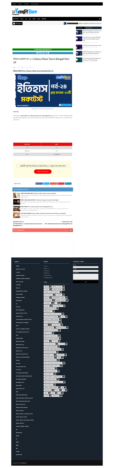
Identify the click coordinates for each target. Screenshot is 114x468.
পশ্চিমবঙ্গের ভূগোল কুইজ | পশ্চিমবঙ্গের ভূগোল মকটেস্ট (92, 45)
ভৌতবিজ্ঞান (17, 442)
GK (26, 18)
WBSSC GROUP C (20, 410)
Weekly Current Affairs (22, 426)
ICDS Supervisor (20, 310)
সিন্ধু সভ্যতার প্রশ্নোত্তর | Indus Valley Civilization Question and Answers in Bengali (43, 213)
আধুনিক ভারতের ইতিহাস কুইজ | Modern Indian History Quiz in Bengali (38, 193)
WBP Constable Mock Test (23, 401)
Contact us (47, 270)
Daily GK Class (19, 281)
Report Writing (20, 341)
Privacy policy (34, 4)
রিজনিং (17, 448)
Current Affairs (20, 275)
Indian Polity (19, 316)
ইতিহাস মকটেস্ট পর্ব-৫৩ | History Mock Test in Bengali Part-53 (37, 206)
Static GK (18, 369)
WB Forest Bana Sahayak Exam (24, 376)
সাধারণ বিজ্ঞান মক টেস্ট (19, 454)
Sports (18, 360)
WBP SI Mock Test (20, 404)
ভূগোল (39, 18)
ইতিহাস (34, 18)
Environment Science (21, 291)
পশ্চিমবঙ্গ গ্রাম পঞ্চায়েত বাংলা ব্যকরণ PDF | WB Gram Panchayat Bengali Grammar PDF (92, 39)
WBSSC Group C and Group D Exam (25, 420)
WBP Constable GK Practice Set (24, 398)
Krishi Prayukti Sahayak (22, 322)
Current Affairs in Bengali (23, 278)
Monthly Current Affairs (23, 328)
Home (14, 4)
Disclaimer (46, 273)
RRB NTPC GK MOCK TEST (22, 354)
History (33, 67)
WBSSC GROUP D (20, 423)
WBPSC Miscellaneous (63, 23)
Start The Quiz (42, 171)
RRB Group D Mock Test (22, 347)
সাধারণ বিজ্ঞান (17, 451)
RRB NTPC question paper (22, 357)
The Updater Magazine (22, 372)
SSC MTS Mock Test (21, 366)
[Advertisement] (42, 37)
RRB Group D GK (20, 344)
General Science (20, 297)
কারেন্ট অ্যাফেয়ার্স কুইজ (19, 432)
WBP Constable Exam (21, 394)
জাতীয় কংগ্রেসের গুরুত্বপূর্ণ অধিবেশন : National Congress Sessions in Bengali (39, 200)
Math (17, 325)
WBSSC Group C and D (21, 416)
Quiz (21, 18)
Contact (26, 4)
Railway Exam (19, 338)
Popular (89, 27)
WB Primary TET (20, 382)
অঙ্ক (16, 429)
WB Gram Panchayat (21, 379)
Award (17, 266)
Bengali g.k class (20, 269)
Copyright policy (48, 277)
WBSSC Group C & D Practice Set (24, 413)
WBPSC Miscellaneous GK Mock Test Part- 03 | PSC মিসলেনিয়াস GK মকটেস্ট (86, 23)
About (20, 4)
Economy (18, 284)
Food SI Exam (19, 294)
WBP (17, 391)
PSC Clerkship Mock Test (22, 332)
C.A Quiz (18, 272)
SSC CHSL (18, 363)
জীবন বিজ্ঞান (17, 435)
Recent (80, 27)
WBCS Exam (19, 385)
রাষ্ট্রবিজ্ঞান (17, 445)
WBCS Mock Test (20, 388)
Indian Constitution (21, 313)
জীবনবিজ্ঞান (44, 18)
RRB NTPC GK (19, 350)
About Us (46, 268)
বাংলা (30, 18)
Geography (19, 300)
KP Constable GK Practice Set (24, 319)
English (18, 288)
